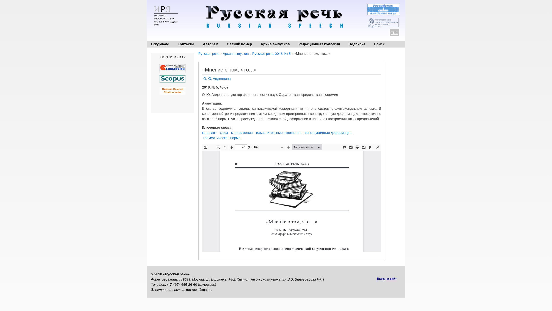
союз (224, 132)
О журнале (160, 43)
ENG (394, 32)
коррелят (209, 132)
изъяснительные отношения (278, 132)
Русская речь (208, 53)
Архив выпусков (275, 43)
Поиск (379, 43)
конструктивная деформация (328, 132)
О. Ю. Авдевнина (217, 78)
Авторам (210, 43)
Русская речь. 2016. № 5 (271, 53)
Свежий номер (239, 43)
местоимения (242, 132)
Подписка (356, 43)
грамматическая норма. (222, 137)
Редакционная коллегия (319, 43)
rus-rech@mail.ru (199, 289)
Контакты (186, 43)
